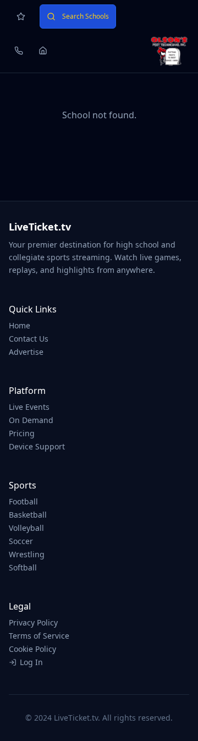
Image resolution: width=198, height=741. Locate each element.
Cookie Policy (32, 649)
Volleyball (26, 528)
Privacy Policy (33, 622)
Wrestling (27, 554)
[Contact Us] (19, 51)
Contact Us (28, 338)
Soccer (21, 541)
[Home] (43, 51)
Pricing (22, 433)
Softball (23, 567)
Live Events (29, 407)
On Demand (31, 420)
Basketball (28, 514)
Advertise (26, 352)
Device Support (37, 446)
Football (23, 501)
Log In (31, 662)
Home (19, 325)
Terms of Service (39, 635)
